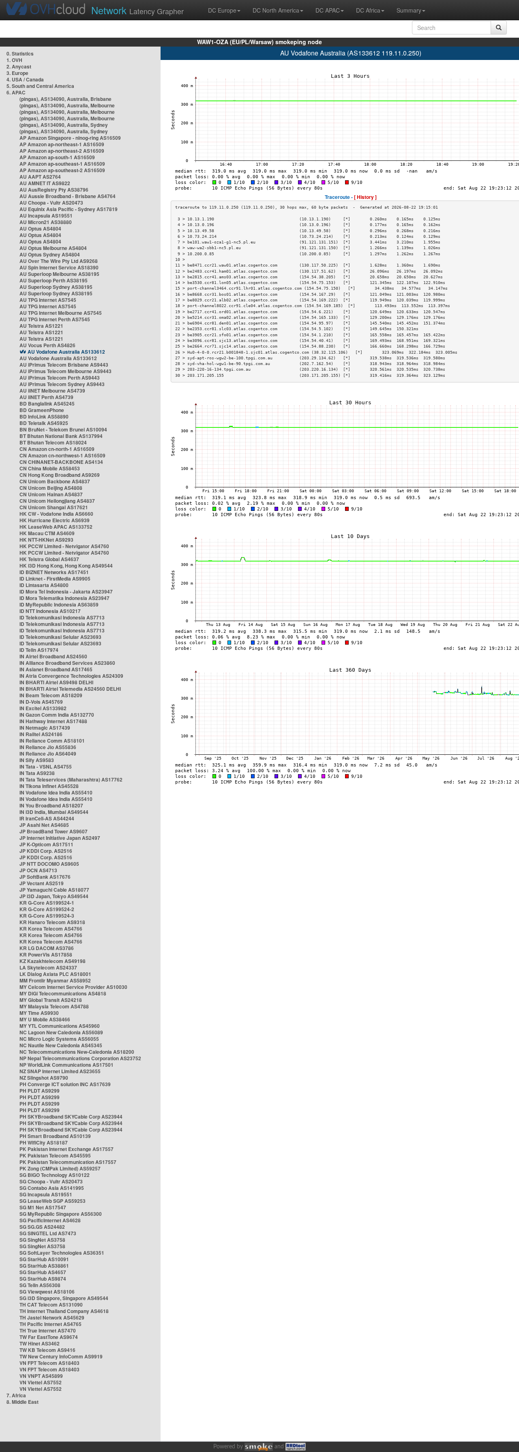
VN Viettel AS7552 (40, 1382)
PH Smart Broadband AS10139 (55, 1136)
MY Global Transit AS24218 (50, 1000)
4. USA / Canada (25, 79)
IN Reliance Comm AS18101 (52, 740)
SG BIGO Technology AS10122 (54, 1175)
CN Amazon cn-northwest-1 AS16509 (62, 455)
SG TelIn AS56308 (39, 1285)
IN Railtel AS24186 (40, 734)
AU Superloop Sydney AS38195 (55, 286)
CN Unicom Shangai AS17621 (53, 507)
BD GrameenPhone (41, 410)
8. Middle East (22, 1401)
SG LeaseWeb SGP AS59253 (52, 1200)
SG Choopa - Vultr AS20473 (51, 1181)
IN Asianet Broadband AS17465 (55, 669)
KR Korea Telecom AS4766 (50, 928)
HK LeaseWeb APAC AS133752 (55, 526)
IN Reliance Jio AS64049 (47, 753)
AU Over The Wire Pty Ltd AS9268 (58, 261)
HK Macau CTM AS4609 (47, 533)
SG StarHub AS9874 (42, 1278)
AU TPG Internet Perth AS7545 (54, 319)
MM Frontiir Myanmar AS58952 (55, 980)
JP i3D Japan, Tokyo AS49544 (53, 896)
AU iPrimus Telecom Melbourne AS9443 (65, 371)
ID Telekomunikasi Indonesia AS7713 (62, 617)
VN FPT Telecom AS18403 (49, 1363)
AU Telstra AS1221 (41, 325)
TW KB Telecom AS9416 (47, 1350)
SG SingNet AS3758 (42, 1239)
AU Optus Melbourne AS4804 (53, 248)
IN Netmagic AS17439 (44, 727)
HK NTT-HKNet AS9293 (46, 539)
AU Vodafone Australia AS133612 (66, 351)
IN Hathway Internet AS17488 (53, 721)
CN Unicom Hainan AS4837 (51, 494)
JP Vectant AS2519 (41, 883)
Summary (409, 10)
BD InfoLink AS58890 (44, 416)
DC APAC (327, 10)
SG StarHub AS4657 (42, 1272)
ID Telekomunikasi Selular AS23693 (60, 637)
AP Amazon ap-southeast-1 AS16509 (62, 163)
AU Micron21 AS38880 (45, 222)
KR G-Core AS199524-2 (46, 909)
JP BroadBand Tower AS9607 (53, 831)
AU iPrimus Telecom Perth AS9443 (59, 377)
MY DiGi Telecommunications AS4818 (62, 993)
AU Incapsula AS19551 (46, 215)
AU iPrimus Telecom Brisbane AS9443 (63, 364)
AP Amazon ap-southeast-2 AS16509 (62, 170)
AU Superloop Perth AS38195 (53, 280)
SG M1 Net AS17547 (42, 1207)
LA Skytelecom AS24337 (48, 967)
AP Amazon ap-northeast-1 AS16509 (61, 144)
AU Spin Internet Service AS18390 (59, 267)
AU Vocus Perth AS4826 (47, 345)
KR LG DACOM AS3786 (46, 948)
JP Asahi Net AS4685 (44, 824)
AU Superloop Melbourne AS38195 (59, 274)
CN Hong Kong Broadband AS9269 (59, 474)
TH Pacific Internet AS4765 (50, 1324)
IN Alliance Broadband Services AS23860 (67, 662)
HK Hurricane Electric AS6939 (54, 520)
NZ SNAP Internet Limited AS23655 (60, 1071)
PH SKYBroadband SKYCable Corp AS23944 (70, 1116)
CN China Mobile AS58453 (49, 468)
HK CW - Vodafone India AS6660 (56, 513)
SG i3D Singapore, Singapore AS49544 (63, 1298)
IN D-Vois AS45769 (41, 701)
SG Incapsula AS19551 (45, 1194)
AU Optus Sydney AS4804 (49, 254)
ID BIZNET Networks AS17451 (54, 572)
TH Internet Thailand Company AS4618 (64, 1311)
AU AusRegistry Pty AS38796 (53, 189)
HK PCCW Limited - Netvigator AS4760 (64, 546)
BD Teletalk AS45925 (43, 423)
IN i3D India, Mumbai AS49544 (53, 812)
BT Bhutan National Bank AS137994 (61, 436)
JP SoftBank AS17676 (45, 876)
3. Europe (17, 73)
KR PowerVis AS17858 (45, 954)
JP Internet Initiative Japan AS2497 (59, 837)
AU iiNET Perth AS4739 (46, 397)
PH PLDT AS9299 (39, 1090)
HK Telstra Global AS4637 (49, 559)
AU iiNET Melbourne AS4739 (52, 390)
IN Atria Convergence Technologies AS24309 (71, 675)
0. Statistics (20, 53)
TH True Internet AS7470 (47, 1330)
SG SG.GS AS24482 (42, 1226)
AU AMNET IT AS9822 (44, 183)
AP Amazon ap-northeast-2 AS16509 (61, 150)
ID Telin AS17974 (38, 649)
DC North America (276, 10)
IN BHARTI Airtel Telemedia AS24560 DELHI (70, 688)
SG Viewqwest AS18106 (47, 1291)
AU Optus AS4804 (40, 228)
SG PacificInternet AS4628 (50, 1220)
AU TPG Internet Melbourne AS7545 (60, 312)
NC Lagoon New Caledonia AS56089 (61, 1032)
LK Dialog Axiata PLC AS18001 (55, 974)
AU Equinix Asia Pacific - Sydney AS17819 (68, 209)
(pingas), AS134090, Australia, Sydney (63, 124)
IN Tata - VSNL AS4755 (45, 766)
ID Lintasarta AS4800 (44, 585)
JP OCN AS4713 (38, 870)
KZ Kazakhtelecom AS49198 (52, 961)
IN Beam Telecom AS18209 (50, 695)
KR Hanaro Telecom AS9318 (52, 922)
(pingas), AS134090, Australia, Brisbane (65, 98)
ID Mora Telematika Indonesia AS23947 (64, 598)
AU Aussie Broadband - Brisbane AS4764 (67, 196)
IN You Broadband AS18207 (51, 805)
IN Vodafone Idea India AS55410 (55, 792)
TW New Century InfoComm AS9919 (61, 1356)
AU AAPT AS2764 (40, 176)
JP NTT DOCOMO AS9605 (49, 863)
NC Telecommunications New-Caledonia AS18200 (76, 1051)
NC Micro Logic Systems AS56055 (59, 1038)
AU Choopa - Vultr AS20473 (51, 202)
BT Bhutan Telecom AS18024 (53, 442)
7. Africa (16, 1395)
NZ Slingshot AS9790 (43, 1077)
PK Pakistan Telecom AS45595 (55, 1155)
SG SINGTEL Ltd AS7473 (47, 1233)
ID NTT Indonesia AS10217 (50, 611)
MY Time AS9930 (39, 1012)
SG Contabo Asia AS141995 (51, 1187)
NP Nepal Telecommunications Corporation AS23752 (80, 1058)
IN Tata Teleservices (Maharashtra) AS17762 (70, 779)
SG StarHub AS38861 (44, 1265)
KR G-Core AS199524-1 (46, 902)
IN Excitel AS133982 (42, 708)
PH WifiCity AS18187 (43, 1142)
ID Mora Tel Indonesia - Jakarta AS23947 (66, 591)
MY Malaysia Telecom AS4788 (54, 1006)
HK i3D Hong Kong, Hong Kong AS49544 (66, 565)
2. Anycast (18, 66)
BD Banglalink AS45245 (47, 403)
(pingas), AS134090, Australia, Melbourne (67, 105)
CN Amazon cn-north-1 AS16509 (56, 449)
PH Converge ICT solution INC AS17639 (65, 1084)
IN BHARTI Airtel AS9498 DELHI (56, 682)
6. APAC (16, 92)
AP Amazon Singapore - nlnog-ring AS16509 (70, 137)
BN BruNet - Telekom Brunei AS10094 (63, 429)
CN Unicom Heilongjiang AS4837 (57, 500)
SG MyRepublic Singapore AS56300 (60, 1213)
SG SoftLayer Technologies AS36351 (61, 1252)
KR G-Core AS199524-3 (46, 915)
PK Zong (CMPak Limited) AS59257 (60, 1168)
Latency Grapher (137, 10)
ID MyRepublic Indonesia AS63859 (59, 604)
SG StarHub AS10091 (44, 1259)
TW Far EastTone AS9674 (48, 1337)
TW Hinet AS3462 (39, 1343)
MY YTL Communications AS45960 (59, 1025)
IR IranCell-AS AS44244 (46, 818)
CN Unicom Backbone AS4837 (54, 481)
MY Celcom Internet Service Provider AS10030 (73, 987)
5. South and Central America (40, 86)
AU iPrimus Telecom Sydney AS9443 (62, 384)
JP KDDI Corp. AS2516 (45, 850)
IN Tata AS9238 (37, 773)
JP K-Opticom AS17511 (46, 844)
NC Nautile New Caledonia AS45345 (60, 1045)
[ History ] (365, 197)
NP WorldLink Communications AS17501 (66, 1064)
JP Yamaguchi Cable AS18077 (54, 889)
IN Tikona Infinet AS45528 (49, 786)
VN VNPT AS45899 (41, 1375)
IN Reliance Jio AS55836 (47, 747)
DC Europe (222, 10)
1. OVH (14, 60)
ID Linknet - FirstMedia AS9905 (54, 578)
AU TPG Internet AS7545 (47, 299)
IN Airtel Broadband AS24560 (53, 656)
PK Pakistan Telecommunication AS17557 (67, 1162)
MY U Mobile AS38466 (44, 1019)
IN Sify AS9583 (36, 760)
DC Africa (368, 10)
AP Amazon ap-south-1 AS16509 (57, 157)
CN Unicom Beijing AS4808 (50, 487)
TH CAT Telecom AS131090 (51, 1304)
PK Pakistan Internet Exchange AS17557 (66, 1149)
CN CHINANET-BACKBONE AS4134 (61, 461)
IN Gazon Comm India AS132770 (56, 714)
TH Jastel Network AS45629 (51, 1317)
